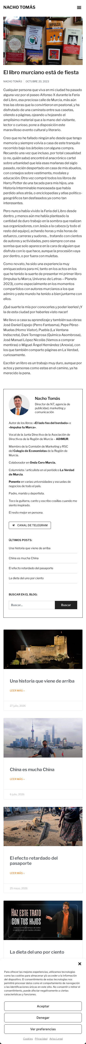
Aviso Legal (56, 1038)
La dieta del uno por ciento (26, 578)
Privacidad (41, 1038)
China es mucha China (24, 558)
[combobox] (32, 605)
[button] (80, 964)
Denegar (43, 1018)
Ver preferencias (43, 1029)
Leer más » (17, 690)
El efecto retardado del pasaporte (31, 568)
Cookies (28, 1038)
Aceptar (43, 1006)
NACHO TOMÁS (19, 7)
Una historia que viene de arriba (30, 548)
